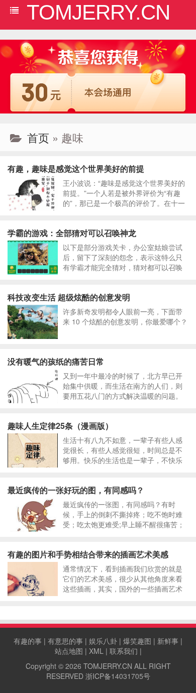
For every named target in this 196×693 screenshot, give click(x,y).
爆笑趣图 (137, 641)
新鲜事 (167, 641)
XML (96, 651)
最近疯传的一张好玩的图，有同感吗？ (76, 490)
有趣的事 (28, 641)
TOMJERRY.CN (107, 666)
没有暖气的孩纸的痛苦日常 (56, 361)
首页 (38, 137)
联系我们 (124, 651)
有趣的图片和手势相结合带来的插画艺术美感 (88, 554)
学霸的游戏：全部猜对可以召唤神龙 (72, 233)
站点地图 (69, 651)
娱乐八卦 (103, 641)
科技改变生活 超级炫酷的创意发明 (69, 297)
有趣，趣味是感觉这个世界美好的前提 (76, 168)
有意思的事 (65, 641)
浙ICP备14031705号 (117, 676)
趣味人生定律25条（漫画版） (60, 425)
